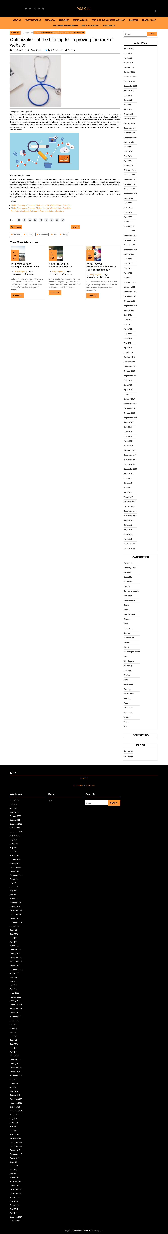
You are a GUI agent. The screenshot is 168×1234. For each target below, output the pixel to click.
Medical (127, 675)
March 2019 (128, 394)
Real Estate (128, 684)
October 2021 (129, 301)
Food (126, 624)
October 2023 (129, 189)
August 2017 (129, 474)
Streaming (128, 708)
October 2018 (129, 413)
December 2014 (130, 544)
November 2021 (130, 296)
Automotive (128, 563)
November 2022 (130, 240)
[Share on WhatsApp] (35, 220)
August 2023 (129, 198)
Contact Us (50, 20)
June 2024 (128, 151)
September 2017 (130, 469)
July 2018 (128, 427)
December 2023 (130, 179)
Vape (126, 726)
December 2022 (130, 235)
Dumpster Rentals (131, 591)
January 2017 (129, 506)
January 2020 (129, 362)
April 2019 (128, 390)
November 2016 (130, 516)
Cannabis (128, 577)
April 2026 (128, 58)
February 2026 (129, 67)
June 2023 (128, 207)
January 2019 (129, 399)
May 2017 (128, 488)
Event (126, 605)
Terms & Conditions (90, 26)
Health (126, 642)
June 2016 (128, 525)
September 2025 (130, 86)
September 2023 (130, 193)
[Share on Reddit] (46, 220)
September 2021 (130, 306)
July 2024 (128, 147)
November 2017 (130, 460)
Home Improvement (132, 652)
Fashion (127, 610)
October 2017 (129, 464)
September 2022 (130, 249)
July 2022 (128, 259)
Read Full (18, 296)
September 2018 (130, 418)
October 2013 (129, 548)
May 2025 (128, 105)
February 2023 (129, 226)
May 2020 (128, 343)
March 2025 (128, 114)
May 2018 (128, 436)
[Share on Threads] (57, 220)
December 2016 (130, 511)
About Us (17, 20)
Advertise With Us (33, 20)
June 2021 (128, 320)
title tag (64, 234)
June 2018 (128, 432)
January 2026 (129, 72)
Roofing (127, 689)
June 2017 (128, 483)
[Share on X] (24, 220)
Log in (50, 800)
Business (16, 234)
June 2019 (128, 385)
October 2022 (129, 245)
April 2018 (128, 441)
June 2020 (128, 338)
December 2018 (130, 404)
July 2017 (128, 478)
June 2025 (128, 100)
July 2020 (128, 334)
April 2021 (128, 329)
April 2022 (128, 273)
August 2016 (129, 520)
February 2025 (129, 119)
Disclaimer (64, 20)
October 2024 (129, 133)
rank (54, 234)
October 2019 (129, 371)
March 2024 (128, 165)
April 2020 (128, 348)
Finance (127, 619)
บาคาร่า (84, 778)
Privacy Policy (149, 20)
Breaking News (130, 568)
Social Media (129, 694)
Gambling (128, 628)
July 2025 (128, 95)
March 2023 (128, 221)
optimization (43, 234)
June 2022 (128, 264)
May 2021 (128, 324)
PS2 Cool (84, 8)
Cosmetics (128, 582)
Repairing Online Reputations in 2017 (60, 265)
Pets (126, 680)
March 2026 (128, 63)
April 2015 (128, 539)
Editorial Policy (80, 20)
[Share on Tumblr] (51, 220)
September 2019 (130, 376)
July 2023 (128, 203)
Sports (126, 703)
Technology (128, 712)
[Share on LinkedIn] (30, 220)
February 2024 (129, 170)
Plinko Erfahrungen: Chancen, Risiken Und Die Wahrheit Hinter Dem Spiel (41, 205)
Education (128, 596)
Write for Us (109, 26)
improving (29, 234)
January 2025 (129, 123)
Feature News (129, 614)
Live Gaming (129, 661)
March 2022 (128, 278)
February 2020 (129, 357)
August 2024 (129, 142)
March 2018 (128, 446)
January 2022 (129, 287)
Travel (126, 722)
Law (125, 656)
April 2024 (128, 161)
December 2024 (130, 128)
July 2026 (128, 53)
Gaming (127, 633)
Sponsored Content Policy (65, 26)
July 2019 (128, 380)
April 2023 (128, 217)
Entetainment (129, 600)
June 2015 (128, 534)
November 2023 (130, 184)
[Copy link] (62, 220)
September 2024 (130, 137)
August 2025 (129, 91)
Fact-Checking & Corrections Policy (108, 20)
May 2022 (128, 268)
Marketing (128, 666)
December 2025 (130, 77)
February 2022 (129, 282)
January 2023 (129, 231)
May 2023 (128, 212)
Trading (127, 717)
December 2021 (130, 292)
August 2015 (129, 530)
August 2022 (129, 254)
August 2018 (129, 422)
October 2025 (129, 81)
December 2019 (130, 366)
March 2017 (128, 497)
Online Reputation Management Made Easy (25, 265)
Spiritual (127, 698)
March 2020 (128, 352)
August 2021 (129, 310)
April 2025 (128, 109)
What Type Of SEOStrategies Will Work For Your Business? (101, 266)
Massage (127, 670)
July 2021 (128, 315)
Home (126, 647)
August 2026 (129, 49)
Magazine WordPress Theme (76, 1231)
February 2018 (129, 450)
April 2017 (128, 492)
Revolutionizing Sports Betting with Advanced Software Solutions (37, 211)
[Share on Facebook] (19, 220)
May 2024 (128, 156)
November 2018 (130, 408)
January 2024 (129, 175)
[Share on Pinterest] (41, 220)
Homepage (133, 20)
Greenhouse (129, 638)
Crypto (127, 586)
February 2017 (129, 502)
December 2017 (130, 455)
